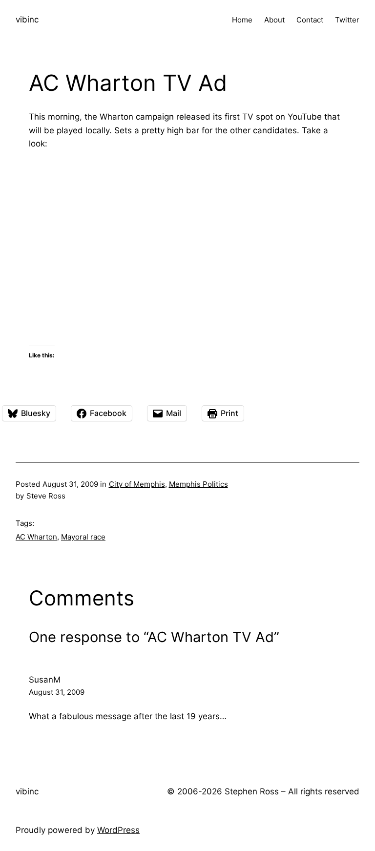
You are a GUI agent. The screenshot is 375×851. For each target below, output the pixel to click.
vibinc (27, 19)
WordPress (118, 830)
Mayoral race (83, 536)
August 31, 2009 (56, 692)
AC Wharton (36, 536)
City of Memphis (137, 484)
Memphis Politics (198, 484)
